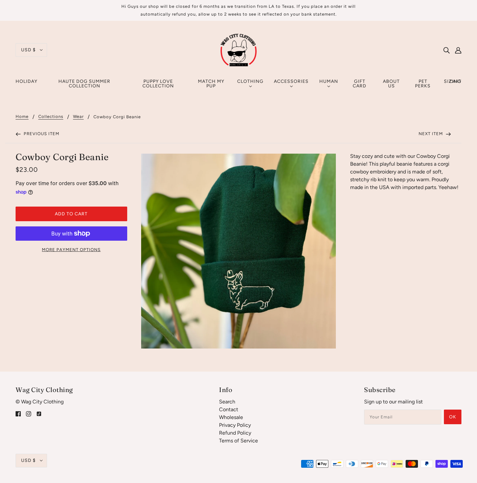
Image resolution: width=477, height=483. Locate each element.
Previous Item (40, 133)
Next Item (431, 133)
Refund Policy (235, 433)
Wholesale (231, 417)
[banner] (239, 49)
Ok (452, 417)
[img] (446, 50)
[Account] (458, 50)
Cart (455, 81)
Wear (78, 116)
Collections (50, 116)
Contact (228, 409)
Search (227, 402)
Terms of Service (238, 441)
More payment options (71, 249)
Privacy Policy (235, 425)
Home (22, 116)
